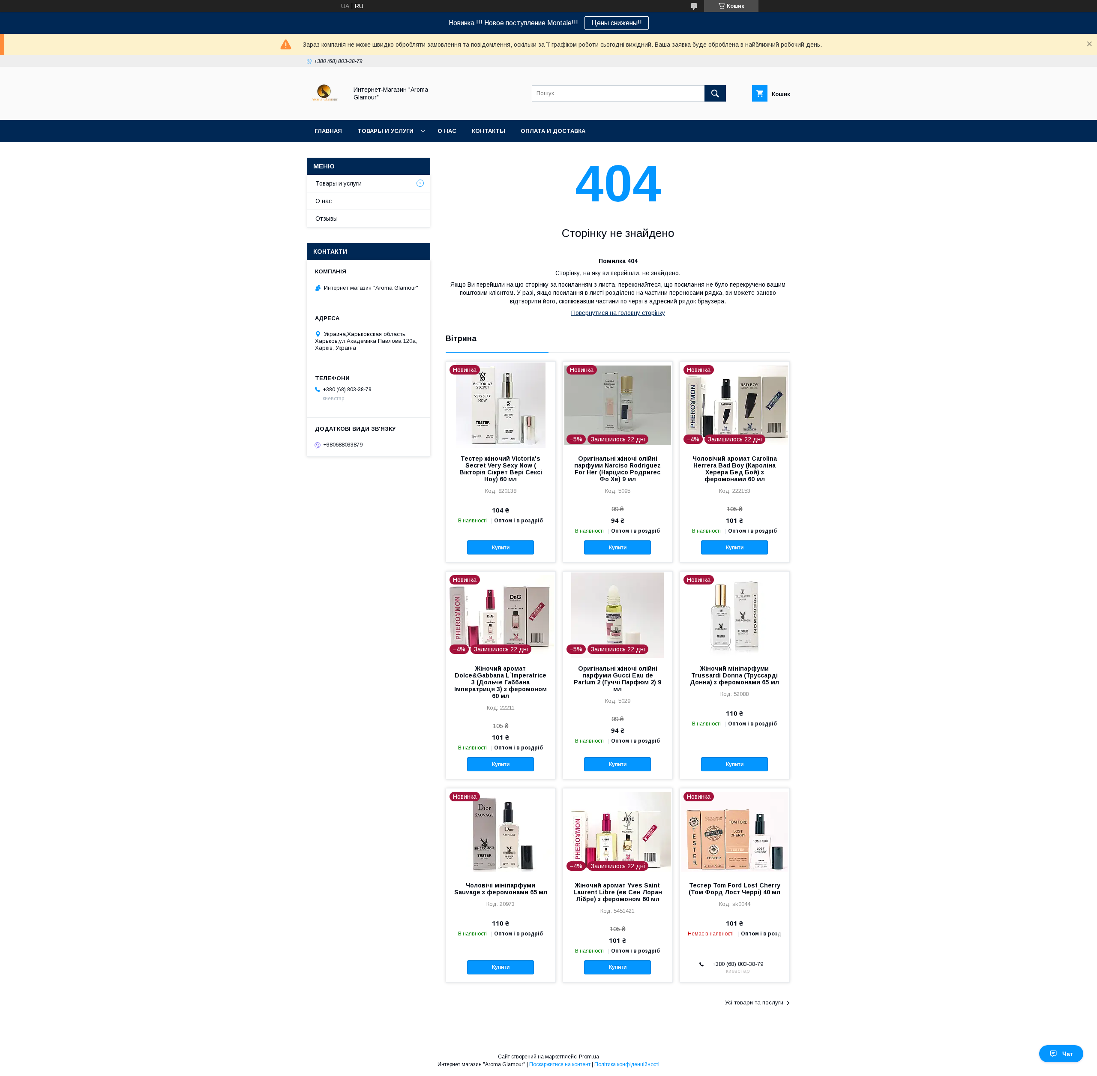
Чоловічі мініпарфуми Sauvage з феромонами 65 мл (500, 889)
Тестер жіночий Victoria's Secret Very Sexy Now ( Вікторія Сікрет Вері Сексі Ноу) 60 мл (500, 469)
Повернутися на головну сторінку (618, 312)
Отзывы (326, 218)
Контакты (488, 131)
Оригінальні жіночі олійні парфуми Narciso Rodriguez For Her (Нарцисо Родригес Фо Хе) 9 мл (617, 469)
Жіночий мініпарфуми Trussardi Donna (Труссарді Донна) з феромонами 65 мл (734, 675)
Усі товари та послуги (754, 1002)
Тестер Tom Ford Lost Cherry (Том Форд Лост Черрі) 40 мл (734, 889)
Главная (328, 131)
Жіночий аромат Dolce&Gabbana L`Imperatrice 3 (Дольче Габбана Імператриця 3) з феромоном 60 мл (500, 682)
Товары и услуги (385, 131)
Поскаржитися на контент (559, 1064)
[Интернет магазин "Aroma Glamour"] (325, 108)
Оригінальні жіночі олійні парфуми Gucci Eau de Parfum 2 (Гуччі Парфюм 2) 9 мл (617, 678)
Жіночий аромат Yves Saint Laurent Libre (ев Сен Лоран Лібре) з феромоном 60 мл (617, 892)
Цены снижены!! (616, 23)
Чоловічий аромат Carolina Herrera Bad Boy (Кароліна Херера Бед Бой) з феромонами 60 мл (734, 469)
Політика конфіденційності (626, 1064)
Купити (501, 548)
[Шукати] (715, 93)
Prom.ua (589, 1057)
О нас (447, 131)
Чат (1067, 1053)
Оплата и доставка (553, 131)
